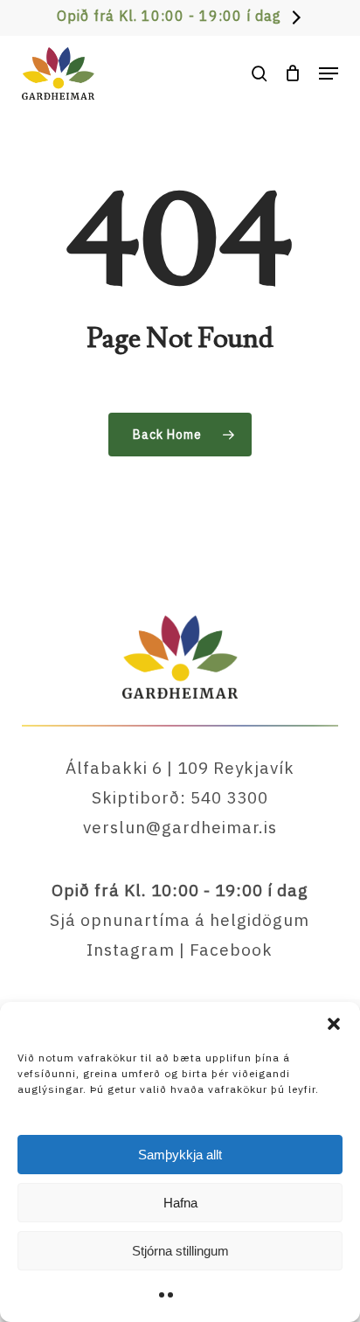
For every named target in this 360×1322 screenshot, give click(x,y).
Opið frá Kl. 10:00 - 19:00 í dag (169, 15)
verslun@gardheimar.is (180, 827)
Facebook (231, 949)
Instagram (131, 949)
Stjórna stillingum (180, 1250)
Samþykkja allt (180, 1154)
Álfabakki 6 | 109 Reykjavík (180, 767)
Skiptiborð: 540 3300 (180, 797)
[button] (334, 1024)
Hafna (180, 1202)
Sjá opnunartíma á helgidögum (179, 919)
